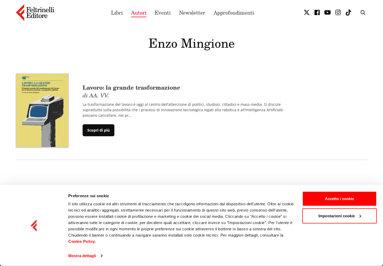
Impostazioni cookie (336, 215)
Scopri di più (98, 130)
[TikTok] (348, 12)
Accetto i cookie (339, 198)
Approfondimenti (234, 12)
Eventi (163, 12)
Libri (117, 12)
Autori (138, 12)
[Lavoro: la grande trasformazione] (42, 110)
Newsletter (192, 12)
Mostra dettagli (82, 255)
